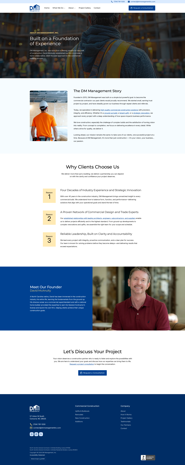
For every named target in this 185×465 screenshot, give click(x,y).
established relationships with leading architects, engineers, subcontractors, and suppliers (99, 218)
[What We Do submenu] (64, 8)
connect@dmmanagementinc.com (143, 2)
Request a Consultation (143, 8)
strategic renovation (141, 113)
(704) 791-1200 (119, 2)
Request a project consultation (82, 364)
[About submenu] (75, 8)
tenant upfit (124, 113)
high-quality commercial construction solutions (119, 110)
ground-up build (110, 113)
